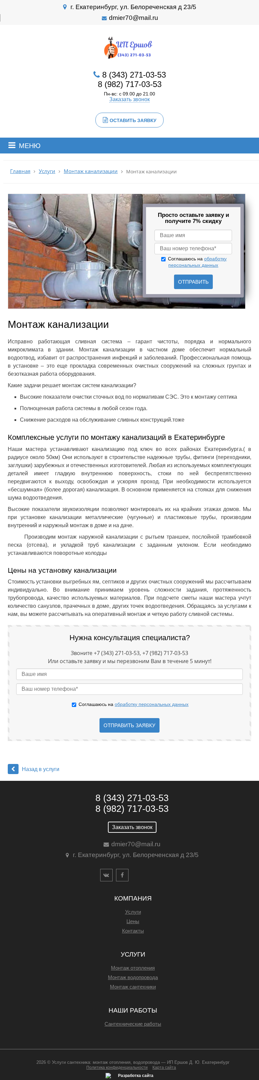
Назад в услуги (40, 769)
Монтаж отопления (133, 968)
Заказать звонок (129, 99)
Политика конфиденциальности (117, 1067)
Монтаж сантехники (133, 987)
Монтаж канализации (91, 171)
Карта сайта (164, 1067)
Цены (132, 921)
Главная (20, 171)
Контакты (133, 931)
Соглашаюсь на (134, 704)
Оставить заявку (133, 120)
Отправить (193, 282)
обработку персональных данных (152, 704)
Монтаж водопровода (133, 977)
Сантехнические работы (133, 1024)
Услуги (47, 171)
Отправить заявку (129, 725)
